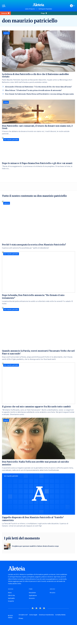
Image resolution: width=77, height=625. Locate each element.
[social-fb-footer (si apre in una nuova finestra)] (36, 608)
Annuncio (32, 598)
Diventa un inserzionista (46, 615)
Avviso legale (33, 615)
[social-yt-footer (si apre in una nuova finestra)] (33, 608)
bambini (6, 33)
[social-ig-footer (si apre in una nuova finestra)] (44, 608)
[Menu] (12, 6)
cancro (6, 420)
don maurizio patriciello (11, 139)
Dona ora (4, 13)
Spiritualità (11, 598)
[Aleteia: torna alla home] (38, 5)
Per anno (52, 593)
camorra (6, 203)
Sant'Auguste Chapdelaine (45, 9)
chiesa (6, 102)
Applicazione (33, 595)
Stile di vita (11, 595)
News (10, 593)
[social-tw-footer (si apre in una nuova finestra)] (40, 608)
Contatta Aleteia (60, 615)
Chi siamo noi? (23, 615)
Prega (43, 13)
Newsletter (32, 593)
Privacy (21, 618)
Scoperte (11, 601)
